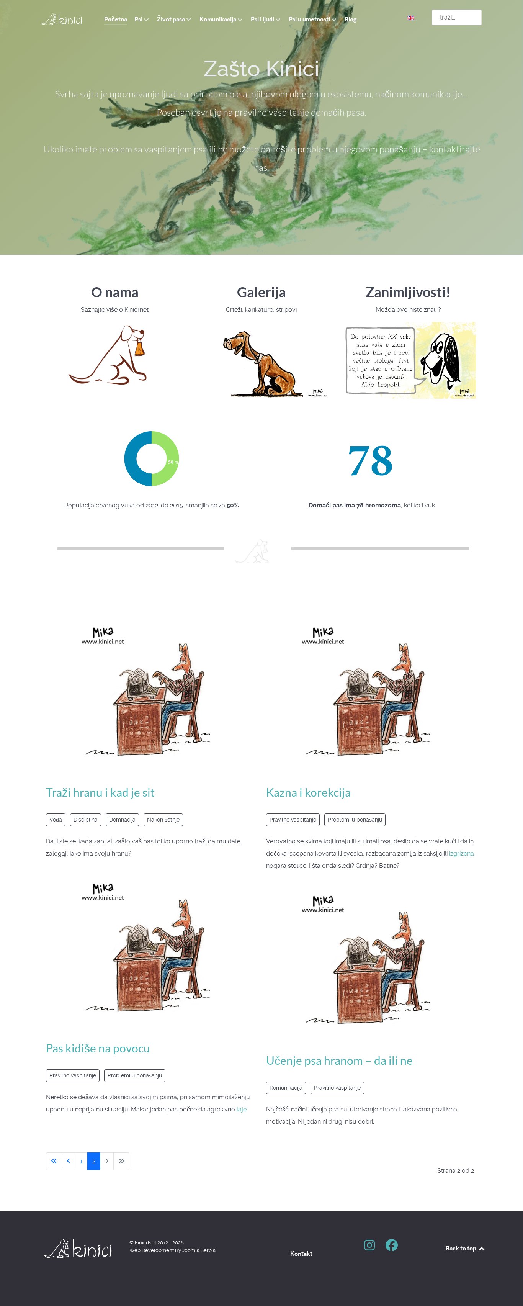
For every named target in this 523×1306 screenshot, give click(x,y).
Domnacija (122, 820)
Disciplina (86, 820)
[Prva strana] (54, 1161)
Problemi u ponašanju (135, 1075)
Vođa (55, 820)
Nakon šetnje (163, 820)
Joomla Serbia (199, 1250)
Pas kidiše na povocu (98, 1048)
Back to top (461, 1248)
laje (242, 1109)
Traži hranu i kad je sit (100, 792)
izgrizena (461, 853)
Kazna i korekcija (308, 792)
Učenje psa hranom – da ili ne (339, 1060)
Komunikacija (286, 1088)
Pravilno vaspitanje (72, 1075)
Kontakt (301, 1253)
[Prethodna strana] (68, 1161)
